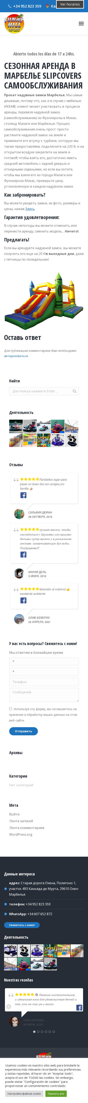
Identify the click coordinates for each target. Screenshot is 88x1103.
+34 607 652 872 (39, 914)
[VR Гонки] (72, 440)
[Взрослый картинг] (16, 427)
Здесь (30, 209)
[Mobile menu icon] (81, 23)
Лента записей (21, 821)
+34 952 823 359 (27, 6)
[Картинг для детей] (30, 427)
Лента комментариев (26, 827)
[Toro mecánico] (58, 427)
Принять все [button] (56, 1093)
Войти (14, 814)
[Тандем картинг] (44, 427)
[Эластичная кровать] (30, 440)
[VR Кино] (10, 951)
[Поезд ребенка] (16, 440)
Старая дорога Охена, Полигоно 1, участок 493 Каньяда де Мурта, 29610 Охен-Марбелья (44, 889)
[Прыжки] (72, 427)
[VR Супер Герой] (58, 440)
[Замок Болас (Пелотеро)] (44, 440)
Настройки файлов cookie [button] (24, 1093)
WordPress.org (20, 834)
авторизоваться (16, 356)
